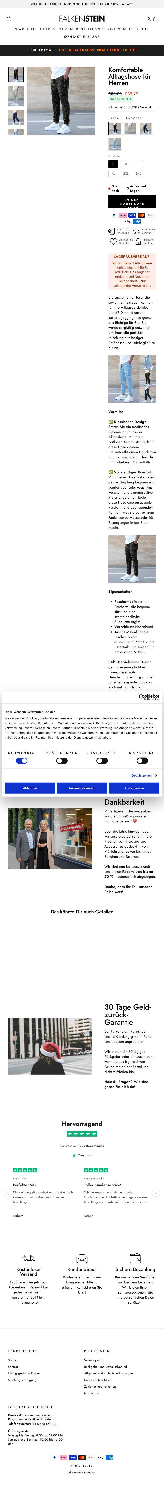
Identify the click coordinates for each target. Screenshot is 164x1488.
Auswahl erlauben (82, 788)
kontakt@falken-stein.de (35, 1419)
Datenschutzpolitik (96, 1380)
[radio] (115, 128)
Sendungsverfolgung (22, 1380)
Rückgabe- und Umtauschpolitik (106, 1367)
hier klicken (43, 1415)
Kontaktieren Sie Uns (89, 1290)
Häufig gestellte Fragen (24, 1373)
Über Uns (139, 29)
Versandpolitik (94, 1360)
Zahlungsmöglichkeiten (100, 1386)
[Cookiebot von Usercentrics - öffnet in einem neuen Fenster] (141, 697)
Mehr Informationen (31, 1300)
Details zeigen (142, 775)
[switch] (62, 761)
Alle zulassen (134, 788)
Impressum (91, 1393)
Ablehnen (30, 788)
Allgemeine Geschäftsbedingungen (108, 1373)
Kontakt (13, 1367)
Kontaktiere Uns (82, 36)
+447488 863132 (44, 1424)
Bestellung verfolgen (101, 29)
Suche (12, 1360)
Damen (66, 29)
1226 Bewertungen (91, 1146)
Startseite (26, 29)
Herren (48, 29)
